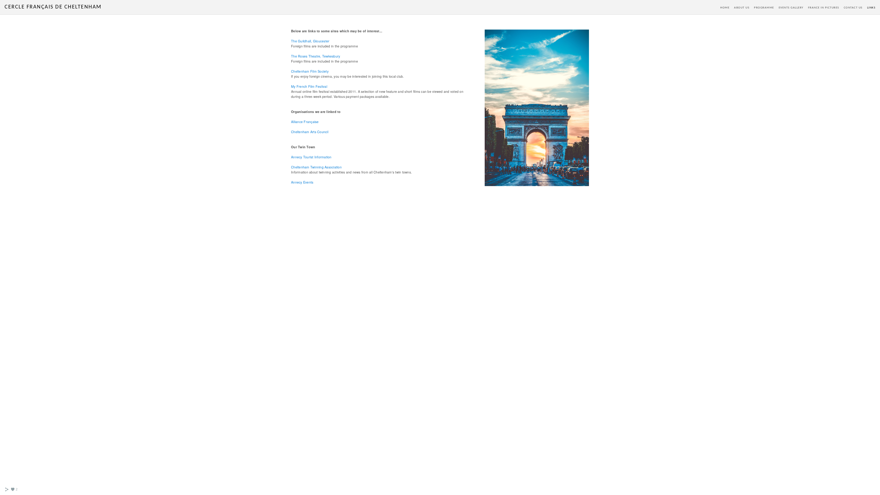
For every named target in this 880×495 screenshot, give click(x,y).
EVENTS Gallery (791, 7)
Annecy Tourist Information (311, 157)
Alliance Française (305, 121)
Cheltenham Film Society (310, 71)
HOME (724, 7)
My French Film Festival (309, 86)
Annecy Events (302, 182)
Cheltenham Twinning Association (316, 167)
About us (741, 7)
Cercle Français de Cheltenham (53, 7)
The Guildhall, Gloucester (310, 41)
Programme (764, 7)
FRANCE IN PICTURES (823, 7)
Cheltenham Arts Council (309, 131)
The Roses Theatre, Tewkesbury (315, 56)
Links (871, 7)
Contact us (853, 7)
